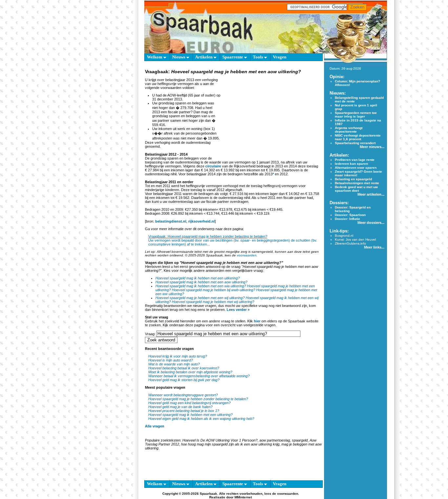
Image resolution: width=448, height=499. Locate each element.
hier (257, 321)
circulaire (213, 166)
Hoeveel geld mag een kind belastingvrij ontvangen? (189, 403)
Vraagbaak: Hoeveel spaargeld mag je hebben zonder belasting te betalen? (207, 236)
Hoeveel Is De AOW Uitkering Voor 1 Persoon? (219, 440)
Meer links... (374, 247)
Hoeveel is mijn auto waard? (170, 360)
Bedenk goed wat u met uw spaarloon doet (356, 188)
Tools (258, 56)
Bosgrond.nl (344, 235)
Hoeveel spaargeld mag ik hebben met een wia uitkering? (200, 286)
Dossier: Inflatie (347, 219)
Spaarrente (233, 56)
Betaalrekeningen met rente (357, 183)
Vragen (279, 56)
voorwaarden (246, 255)
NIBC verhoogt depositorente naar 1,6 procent (358, 137)
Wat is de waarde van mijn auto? (174, 364)
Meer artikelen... (370, 194)
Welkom (155, 56)
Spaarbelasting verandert (355, 143)
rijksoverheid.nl (201, 221)
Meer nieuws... (372, 147)
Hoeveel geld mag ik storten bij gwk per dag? (183, 380)
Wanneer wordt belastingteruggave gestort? (183, 395)
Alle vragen (154, 426)
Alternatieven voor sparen (356, 167)
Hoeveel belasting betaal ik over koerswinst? (183, 368)
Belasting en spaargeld (353, 179)
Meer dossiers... (370, 223)
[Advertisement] (270, 116)
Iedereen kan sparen (351, 163)
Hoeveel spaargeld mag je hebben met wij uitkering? (213, 302)
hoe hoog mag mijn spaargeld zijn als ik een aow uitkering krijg (230, 444)
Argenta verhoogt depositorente (348, 129)
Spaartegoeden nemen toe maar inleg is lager (356, 114)
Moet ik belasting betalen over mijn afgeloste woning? (190, 372)
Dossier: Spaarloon (350, 215)
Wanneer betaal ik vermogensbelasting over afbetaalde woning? (199, 376)
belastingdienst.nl (170, 221)
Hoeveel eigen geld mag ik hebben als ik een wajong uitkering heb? (201, 419)
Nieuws (179, 56)
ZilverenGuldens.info (350, 243)
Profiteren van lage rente (355, 160)
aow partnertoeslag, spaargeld (283, 440)
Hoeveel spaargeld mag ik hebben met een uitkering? (197, 278)
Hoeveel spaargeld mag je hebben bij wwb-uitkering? (213, 290)
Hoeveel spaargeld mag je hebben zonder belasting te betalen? (198, 399)
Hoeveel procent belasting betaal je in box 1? (183, 411)
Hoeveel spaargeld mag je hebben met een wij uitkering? (200, 298)
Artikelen (204, 56)
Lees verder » (238, 310)
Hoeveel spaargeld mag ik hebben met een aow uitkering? (201, 282)
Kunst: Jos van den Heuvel (355, 239)
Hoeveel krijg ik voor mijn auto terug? (177, 356)
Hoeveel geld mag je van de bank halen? (180, 407)
